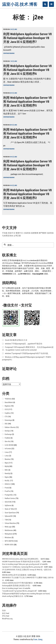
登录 (4, 610)
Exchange (8, 434)
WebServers (9, 530)
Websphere (9, 263)
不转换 (5, 233)
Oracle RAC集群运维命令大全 (16, 340)
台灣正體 (17, 235)
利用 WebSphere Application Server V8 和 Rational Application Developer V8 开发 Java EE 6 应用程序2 (27, 194)
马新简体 (50, 233)
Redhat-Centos (10, 498)
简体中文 (11, 233)
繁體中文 (19, 233)
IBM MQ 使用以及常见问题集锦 (14, 575)
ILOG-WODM (9, 445)
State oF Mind (9, 509)
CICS (6, 409)
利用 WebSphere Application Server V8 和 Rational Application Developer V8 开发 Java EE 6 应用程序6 (27, 70)
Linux (28, 260)
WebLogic (8, 527)
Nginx (7, 477)
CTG (6, 416)
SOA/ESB (8, 502)
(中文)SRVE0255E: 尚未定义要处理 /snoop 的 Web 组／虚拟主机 (26, 569)
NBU (6, 470)
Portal (7, 487)
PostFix (7, 491)
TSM (6, 520)
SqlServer (8, 505)
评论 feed (5, 616)
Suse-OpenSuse (10, 512)
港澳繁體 (34, 233)
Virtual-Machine (10, 523)
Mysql (45, 263)
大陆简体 (27, 233)
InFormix (8, 448)
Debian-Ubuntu (10, 427)
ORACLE (8, 484)
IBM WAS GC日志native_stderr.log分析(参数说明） (21, 559)
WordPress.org (7, 618)
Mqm (6, 463)
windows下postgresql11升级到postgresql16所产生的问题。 (27, 353)
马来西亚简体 (7, 235)
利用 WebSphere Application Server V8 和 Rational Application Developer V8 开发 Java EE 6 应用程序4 (27, 133)
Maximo (7, 459)
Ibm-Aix (7, 441)
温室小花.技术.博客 (20, 4)
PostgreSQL (9, 495)
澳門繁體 (42, 233)
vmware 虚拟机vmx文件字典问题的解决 (17, 583)
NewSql (7, 473)
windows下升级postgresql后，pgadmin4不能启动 (23, 343)
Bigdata (7, 406)
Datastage (8, 420)
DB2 (36, 263)
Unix (23, 260)
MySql (7, 466)
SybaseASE (9, 516)
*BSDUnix (8, 399)
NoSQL (7, 480)
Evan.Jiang (37, 639)
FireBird (7, 438)
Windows (8, 537)
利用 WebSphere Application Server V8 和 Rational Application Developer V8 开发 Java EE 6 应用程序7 (27, 38)
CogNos (7, 413)
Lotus (7, 455)
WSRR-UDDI (9, 544)
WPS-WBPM (9, 541)
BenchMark (9, 402)
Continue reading (8, 53)
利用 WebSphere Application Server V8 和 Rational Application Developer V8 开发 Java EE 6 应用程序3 (27, 165)
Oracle (41, 263)
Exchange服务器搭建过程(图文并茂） (16, 585)
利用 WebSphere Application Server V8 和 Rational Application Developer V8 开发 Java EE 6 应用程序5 (27, 101)
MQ (3, 263)
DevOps (7, 431)
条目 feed (5, 613)
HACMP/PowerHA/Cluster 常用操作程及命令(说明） (21, 561)
